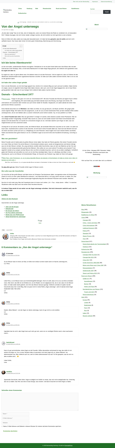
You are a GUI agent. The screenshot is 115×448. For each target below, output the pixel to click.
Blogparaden (85, 212)
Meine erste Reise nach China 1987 (93, 265)
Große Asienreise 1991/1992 (91, 262)
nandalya (9, 371)
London (86, 302)
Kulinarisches (22, 13)
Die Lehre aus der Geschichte (12, 56)
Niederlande (87, 305)
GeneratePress (69, 445)
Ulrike (12, 233)
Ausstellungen (88, 281)
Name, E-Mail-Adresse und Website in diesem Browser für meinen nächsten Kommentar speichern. (32, 426)
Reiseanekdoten (87, 268)
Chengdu (85, 220)
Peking (85, 231)
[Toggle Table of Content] (20, 46)
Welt (36, 8)
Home (40, 223)
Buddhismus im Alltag (87, 215)
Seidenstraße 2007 (88, 270)
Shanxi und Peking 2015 (90, 273)
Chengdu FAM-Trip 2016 (90, 254)
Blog (82, 209)
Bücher (86, 284)
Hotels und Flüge (89, 286)
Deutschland (85, 241)
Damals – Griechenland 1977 (10, 52)
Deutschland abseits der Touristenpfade (94, 244)
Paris (85, 308)
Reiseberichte (47, 8)
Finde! (107, 12)
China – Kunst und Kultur (90, 223)
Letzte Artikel (9, 230)
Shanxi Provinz (87, 236)
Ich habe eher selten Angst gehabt (13, 50)
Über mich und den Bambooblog (81, 1)
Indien (84, 313)
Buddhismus (75, 8)
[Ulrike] (6, 239)
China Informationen (89, 225)
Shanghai (85, 233)
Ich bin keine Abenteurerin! (10, 48)
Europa (85, 300)
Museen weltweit (87, 316)
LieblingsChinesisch (88, 228)
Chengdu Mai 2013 (88, 257)
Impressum (95, 1)
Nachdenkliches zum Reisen (91, 289)
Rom (85, 310)
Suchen (92, 9)
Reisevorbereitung (88, 294)
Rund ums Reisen (61, 8)
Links (4, 58)
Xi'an (84, 239)
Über (3, 230)
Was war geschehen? (10, 54)
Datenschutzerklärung (106, 1)
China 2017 (86, 260)
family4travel (10, 342)
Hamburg (29, 8)
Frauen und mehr (89, 292)
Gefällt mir (86, 278)
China (20, 8)
